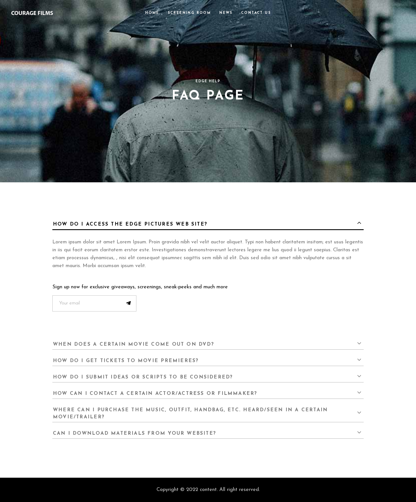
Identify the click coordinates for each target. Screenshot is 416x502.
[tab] (208, 223)
